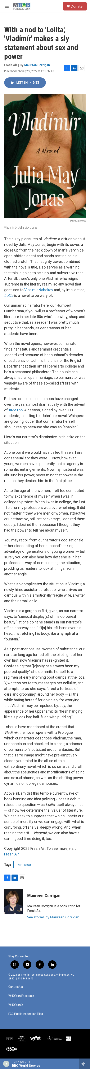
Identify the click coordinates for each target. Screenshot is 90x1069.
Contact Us (15, 986)
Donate (76, 6)
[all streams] (84, 1064)
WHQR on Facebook (21, 995)
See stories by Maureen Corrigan (53, 917)
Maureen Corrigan (37, 65)
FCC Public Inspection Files (25, 1014)
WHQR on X (15, 1004)
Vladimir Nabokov (38, 290)
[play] (6, 1064)
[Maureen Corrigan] (13, 901)
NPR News (25, 864)
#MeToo (16, 410)
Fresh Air (11, 854)
